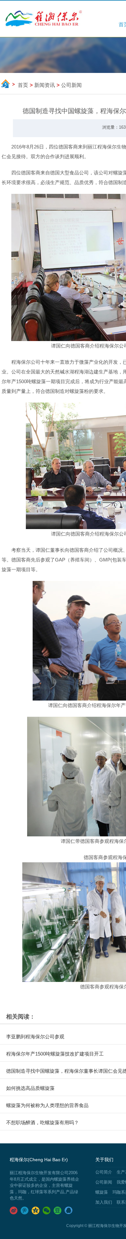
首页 (23, 85)
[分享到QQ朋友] (69, 1210)
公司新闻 (103, 1182)
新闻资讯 (44, 85)
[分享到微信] (47, 1210)
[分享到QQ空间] (36, 1210)
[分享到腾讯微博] (25, 1210)
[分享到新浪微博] (14, 1210)
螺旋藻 (101, 1192)
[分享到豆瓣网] (58, 1210)
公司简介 (103, 1172)
